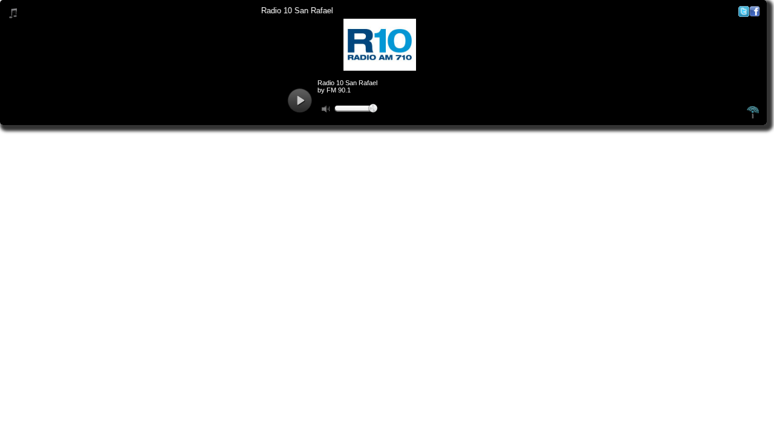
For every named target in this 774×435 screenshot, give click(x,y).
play (299, 100)
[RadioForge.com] (753, 117)
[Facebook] (754, 14)
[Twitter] (743, 14)
